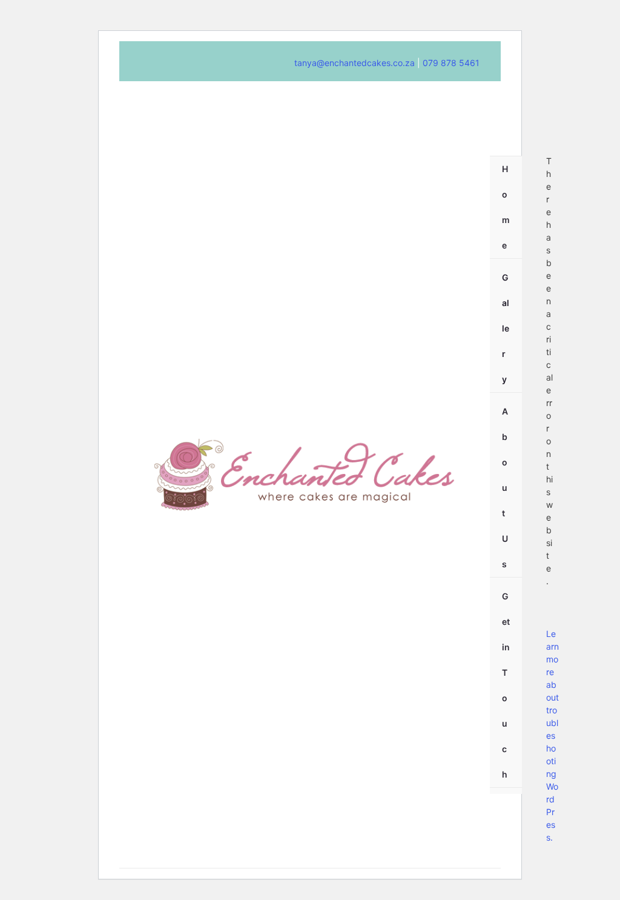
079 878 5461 (450, 63)
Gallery (505, 328)
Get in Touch (506, 685)
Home (506, 207)
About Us (505, 487)
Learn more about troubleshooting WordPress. (552, 735)
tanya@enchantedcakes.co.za (354, 63)
